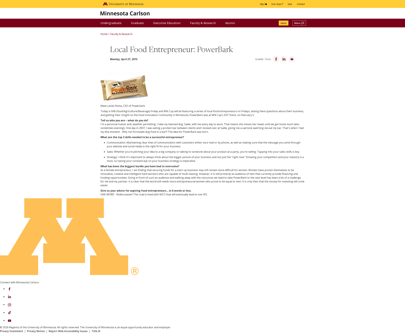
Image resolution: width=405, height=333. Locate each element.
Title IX (96, 331)
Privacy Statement (11, 331)
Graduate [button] (139, 23)
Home (104, 34)
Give (290, 4)
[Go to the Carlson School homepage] (125, 13)
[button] (299, 23)
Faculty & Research (121, 34)
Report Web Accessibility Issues (68, 331)
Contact (301, 4)
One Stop (277, 5)
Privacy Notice (36, 331)
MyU (264, 5)
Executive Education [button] (168, 23)
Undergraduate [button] (112, 23)
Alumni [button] (232, 23)
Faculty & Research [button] (205, 23)
